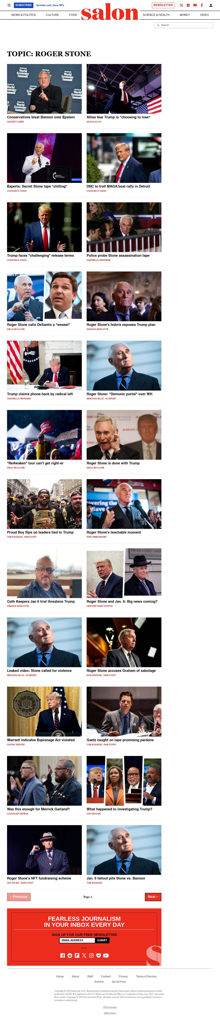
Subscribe (23, 5)
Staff (90, 976)
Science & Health (156, 15)
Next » (153, 897)
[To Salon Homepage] (110, 12)
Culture (52, 15)
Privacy (123, 976)
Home (60, 976)
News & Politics (24, 15)
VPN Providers (110, 1007)
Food (73, 15)
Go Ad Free (119, 982)
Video (204, 15)
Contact (106, 976)
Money (185, 15)
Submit (102, 940)
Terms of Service (146, 976)
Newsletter (163, 5)
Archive (99, 982)
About (75, 976)
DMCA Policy (110, 1013)
